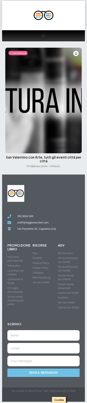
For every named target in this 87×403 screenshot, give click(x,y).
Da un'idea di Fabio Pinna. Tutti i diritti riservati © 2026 (43, 390)
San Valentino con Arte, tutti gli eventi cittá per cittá (43, 159)
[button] (43, 35)
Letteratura (19, 53)
